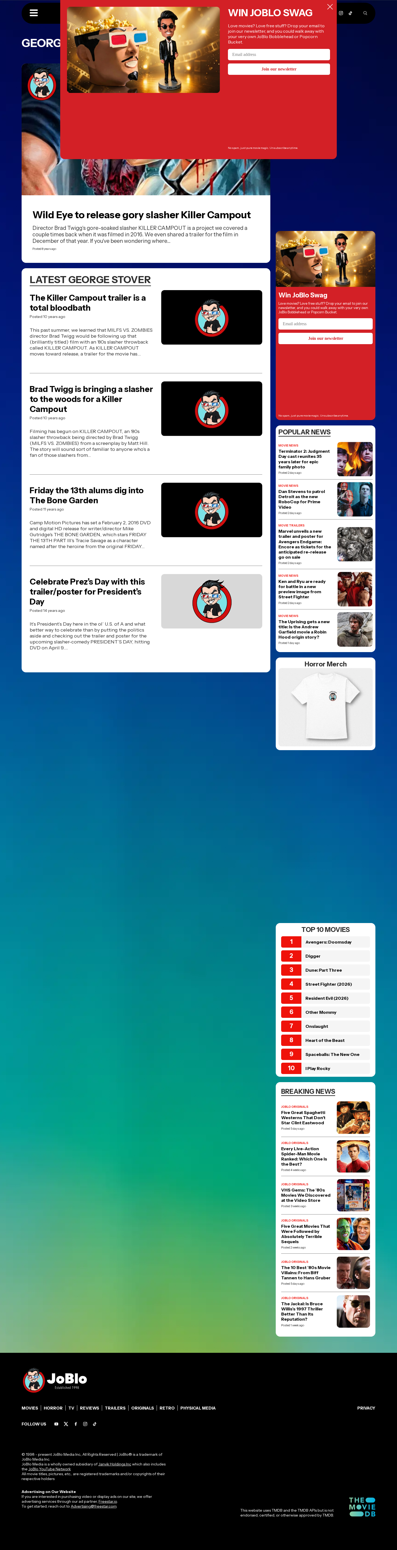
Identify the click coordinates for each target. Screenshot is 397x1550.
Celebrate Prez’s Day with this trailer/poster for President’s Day (87, 592)
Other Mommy (321, 1012)
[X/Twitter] (66, 1424)
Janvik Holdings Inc (114, 1464)
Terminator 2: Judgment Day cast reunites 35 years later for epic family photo (304, 459)
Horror (53, 1408)
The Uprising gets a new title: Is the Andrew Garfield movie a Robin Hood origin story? (304, 629)
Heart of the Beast (325, 1040)
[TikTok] (350, 13)
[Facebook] (76, 1424)
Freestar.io (108, 1501)
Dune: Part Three (323, 970)
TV (71, 1408)
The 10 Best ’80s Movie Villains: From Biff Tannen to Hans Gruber (306, 1272)
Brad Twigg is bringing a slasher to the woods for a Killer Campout (91, 399)
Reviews (89, 1408)
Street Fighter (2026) (328, 984)
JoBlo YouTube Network (49, 1469)
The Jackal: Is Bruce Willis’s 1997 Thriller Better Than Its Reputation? (302, 1311)
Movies (30, 1408)
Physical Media (198, 1408)
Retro (167, 1408)
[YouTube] (56, 1424)
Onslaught (316, 1026)
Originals (142, 1408)
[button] (34, 13)
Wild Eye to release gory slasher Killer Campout (141, 215)
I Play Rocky (317, 1068)
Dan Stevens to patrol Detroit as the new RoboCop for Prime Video (301, 499)
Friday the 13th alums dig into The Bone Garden (87, 495)
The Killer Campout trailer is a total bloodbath (88, 303)
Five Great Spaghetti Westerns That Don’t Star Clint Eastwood (303, 1117)
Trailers (115, 1408)
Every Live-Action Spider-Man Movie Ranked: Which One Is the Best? (304, 1156)
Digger (313, 956)
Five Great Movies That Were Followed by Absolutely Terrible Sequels (305, 1234)
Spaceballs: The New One (332, 1054)
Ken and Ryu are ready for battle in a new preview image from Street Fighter (302, 589)
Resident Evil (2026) (327, 998)
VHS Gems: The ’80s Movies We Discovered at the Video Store (306, 1195)
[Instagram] (341, 13)
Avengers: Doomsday (328, 942)
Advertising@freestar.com (93, 1506)
